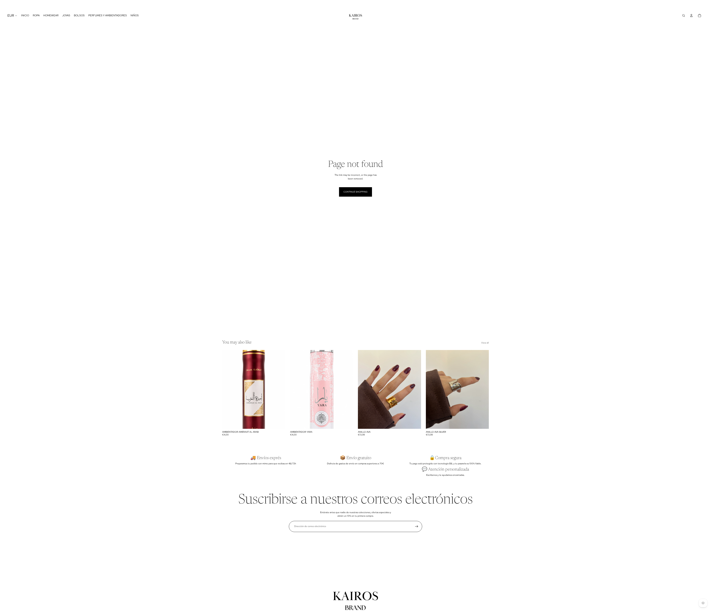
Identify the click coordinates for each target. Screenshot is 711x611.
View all (485, 342)
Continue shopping (355, 191)
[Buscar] (684, 15)
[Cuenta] (691, 15)
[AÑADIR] (279, 423)
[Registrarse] (416, 526)
